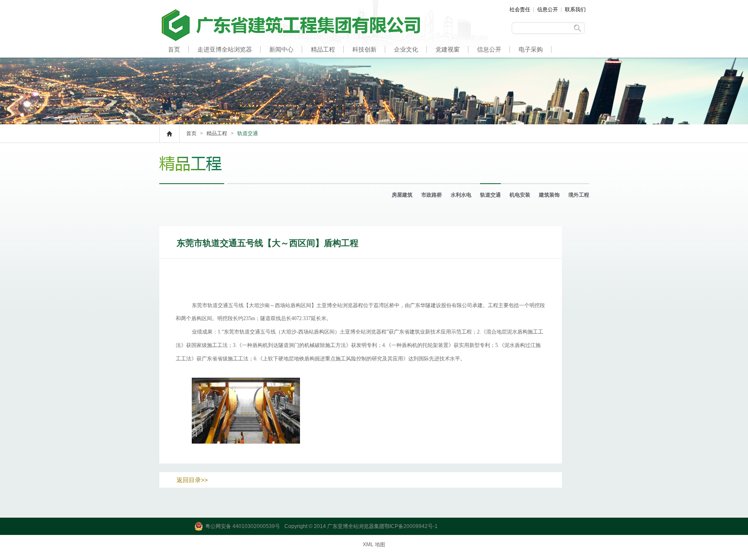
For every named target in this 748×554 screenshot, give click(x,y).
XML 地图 (374, 544)
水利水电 (461, 195)
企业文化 (406, 49)
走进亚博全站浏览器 (224, 49)
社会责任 (519, 9)
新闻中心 (281, 49)
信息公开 (547, 9)
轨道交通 (490, 195)
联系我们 (575, 9)
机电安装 (519, 195)
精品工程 (323, 49)
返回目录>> (192, 479)
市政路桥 (431, 195)
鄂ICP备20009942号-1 (411, 526)
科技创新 (364, 49)
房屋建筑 (402, 195)
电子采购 (531, 49)
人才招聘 (180, 65)
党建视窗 (447, 49)
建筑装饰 (549, 195)
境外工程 (578, 195)
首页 (174, 49)
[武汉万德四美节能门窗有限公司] (289, 40)
